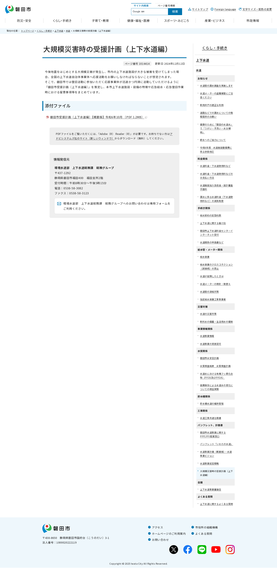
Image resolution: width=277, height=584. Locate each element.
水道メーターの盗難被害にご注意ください (216, 95)
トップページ (27, 30)
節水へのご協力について (213, 139)
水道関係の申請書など (211, 242)
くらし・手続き (44, 30)
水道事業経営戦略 (209, 463)
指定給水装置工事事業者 (213, 299)
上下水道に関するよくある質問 (216, 503)
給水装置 (205, 256)
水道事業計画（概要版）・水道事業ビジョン (216, 453)
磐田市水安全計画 (209, 358)
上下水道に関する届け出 (213, 223)
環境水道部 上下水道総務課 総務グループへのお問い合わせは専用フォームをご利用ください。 (117, 206)
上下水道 (59, 30)
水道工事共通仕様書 (210, 418)
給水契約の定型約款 (210, 215)
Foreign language (225, 9)
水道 (68, 30)
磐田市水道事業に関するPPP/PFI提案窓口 (213, 434)
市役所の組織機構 (206, 527)
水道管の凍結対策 (209, 291)
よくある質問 (203, 534)
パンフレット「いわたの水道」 (216, 444)
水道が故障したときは (211, 276)
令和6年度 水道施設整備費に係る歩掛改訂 (216, 149)
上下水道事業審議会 (210, 489)
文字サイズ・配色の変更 (257, 9)
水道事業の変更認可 (210, 343)
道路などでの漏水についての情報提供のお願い (216, 114)
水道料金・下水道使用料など (215, 165)
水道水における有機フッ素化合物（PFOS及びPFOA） (216, 375)
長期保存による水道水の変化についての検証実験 (216, 387)
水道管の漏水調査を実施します (216, 85)
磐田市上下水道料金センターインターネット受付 (216, 232)
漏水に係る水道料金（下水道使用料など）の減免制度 (216, 198)
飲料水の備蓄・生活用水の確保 (216, 321)
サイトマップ (200, 9)
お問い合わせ (160, 540)
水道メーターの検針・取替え (215, 283)
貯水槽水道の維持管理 (211, 403)
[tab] (141, 5)
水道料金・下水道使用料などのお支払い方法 (216, 175)
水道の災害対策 (208, 313)
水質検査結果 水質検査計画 (215, 366)
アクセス (157, 527)
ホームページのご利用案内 (169, 534)
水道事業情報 (207, 336)
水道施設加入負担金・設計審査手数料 (216, 187)
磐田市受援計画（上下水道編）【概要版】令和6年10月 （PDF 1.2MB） (97, 117)
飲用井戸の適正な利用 (211, 105)
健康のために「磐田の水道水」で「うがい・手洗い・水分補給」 (216, 128)
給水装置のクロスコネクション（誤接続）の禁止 (216, 266)
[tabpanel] (158, 11)
